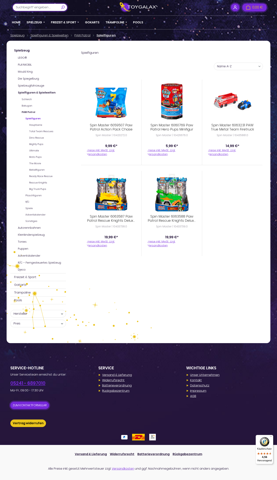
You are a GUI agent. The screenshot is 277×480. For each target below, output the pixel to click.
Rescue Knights (38, 182)
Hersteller (20, 313)
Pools (18, 300)
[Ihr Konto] (235, 7)
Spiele (29, 208)
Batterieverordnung (117, 385)
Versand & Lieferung (117, 375)
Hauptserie (35, 125)
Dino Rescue (36, 137)
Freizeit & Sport (25, 277)
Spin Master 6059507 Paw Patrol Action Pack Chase (111, 127)
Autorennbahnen (29, 228)
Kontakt (196, 380)
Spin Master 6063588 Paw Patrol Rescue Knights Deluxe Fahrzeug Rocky (172, 218)
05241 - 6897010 (27, 383)
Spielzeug (22, 50)
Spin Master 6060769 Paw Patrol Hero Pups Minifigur (171, 127)
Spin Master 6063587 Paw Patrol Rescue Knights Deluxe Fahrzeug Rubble (111, 218)
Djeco (22, 269)
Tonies (22, 242)
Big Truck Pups (37, 189)
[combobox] (36, 7)
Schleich (27, 99)
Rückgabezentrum (115, 391)
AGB (193, 396)
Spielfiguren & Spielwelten (37, 92)
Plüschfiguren (33, 195)
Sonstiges (31, 221)
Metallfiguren (37, 169)
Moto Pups (35, 157)
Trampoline (22, 292)
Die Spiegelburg (28, 79)
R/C (27, 201)
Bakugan (27, 105)
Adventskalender (35, 214)
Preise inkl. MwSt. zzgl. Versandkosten (101, 152)
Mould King (25, 72)
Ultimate (34, 150)
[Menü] (271, 437)
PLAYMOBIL (25, 65)
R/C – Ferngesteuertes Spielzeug (39, 263)
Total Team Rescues (41, 131)
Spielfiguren (33, 118)
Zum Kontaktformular (30, 405)
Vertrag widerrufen (28, 423)
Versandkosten (123, 468)
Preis (17, 323)
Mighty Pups (36, 144)
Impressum (198, 391)
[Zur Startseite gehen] (138, 7)
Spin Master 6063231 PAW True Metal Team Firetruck (232, 127)
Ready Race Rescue (41, 176)
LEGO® (22, 58)
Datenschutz (199, 385)
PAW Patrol (28, 112)
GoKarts (20, 285)
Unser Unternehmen (205, 375)
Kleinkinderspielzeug (31, 235)
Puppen (23, 249)
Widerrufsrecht (113, 380)
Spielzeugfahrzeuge (31, 85)
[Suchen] (62, 7)
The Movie (35, 163)
